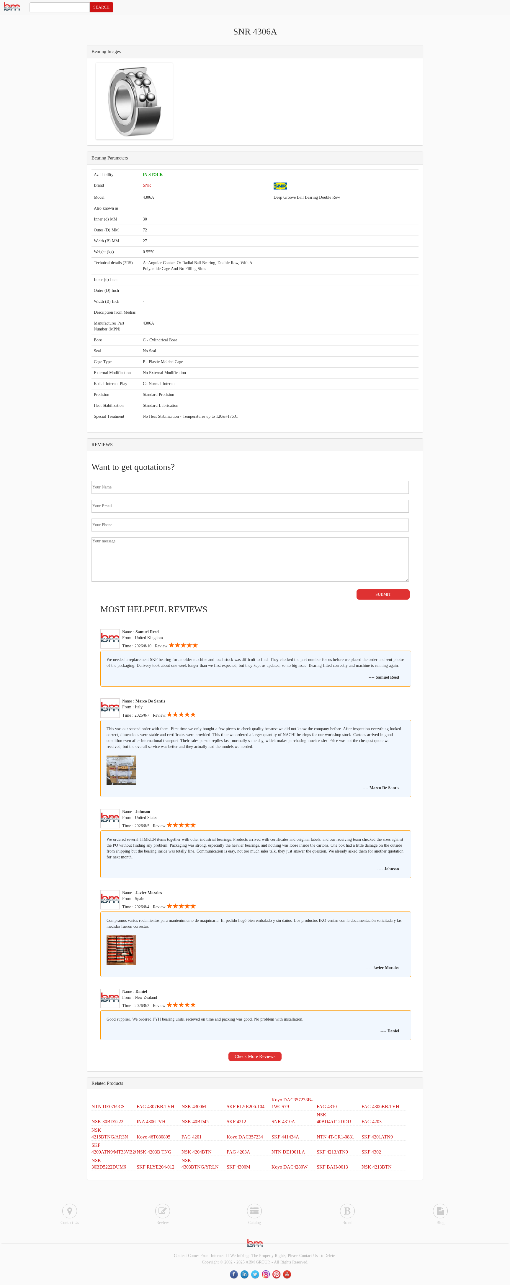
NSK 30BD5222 (107, 1121)
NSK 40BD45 (195, 1121)
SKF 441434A (285, 1136)
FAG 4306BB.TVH (380, 1106)
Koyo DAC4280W (290, 1166)
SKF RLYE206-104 (245, 1106)
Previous (88, 101)
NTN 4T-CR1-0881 (335, 1136)
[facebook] (234, 1274)
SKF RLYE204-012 (155, 1166)
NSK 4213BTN (377, 1166)
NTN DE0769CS (108, 1106)
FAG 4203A (238, 1151)
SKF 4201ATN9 (377, 1136)
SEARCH (101, 7)
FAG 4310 (327, 1106)
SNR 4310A (283, 1121)
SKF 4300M (238, 1166)
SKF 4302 (371, 1151)
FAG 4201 (192, 1136)
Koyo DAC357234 (245, 1136)
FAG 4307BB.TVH (155, 1106)
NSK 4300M (194, 1106)
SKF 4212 (236, 1121)
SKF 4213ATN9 (332, 1151)
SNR (147, 185)
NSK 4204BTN (197, 1151)
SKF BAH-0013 (332, 1166)
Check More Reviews (255, 1056)
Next (180, 101)
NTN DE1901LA (288, 1151)
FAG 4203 (372, 1121)
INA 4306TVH (151, 1121)
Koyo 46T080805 (153, 1136)
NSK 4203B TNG (154, 1151)
